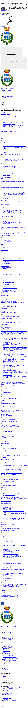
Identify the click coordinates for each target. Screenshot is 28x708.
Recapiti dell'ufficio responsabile (10, 306)
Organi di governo (7, 632)
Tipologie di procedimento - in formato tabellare (13, 299)
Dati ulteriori (3, 580)
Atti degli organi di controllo (9, 167)
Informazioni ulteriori (7, 345)
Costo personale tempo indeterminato (11, 209)
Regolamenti (6, 574)
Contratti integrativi (7, 240)
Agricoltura (5, 98)
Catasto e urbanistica (7, 645)
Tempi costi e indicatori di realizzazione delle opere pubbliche (14, 498)
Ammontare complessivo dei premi (8, 264)
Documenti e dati (7, 639)
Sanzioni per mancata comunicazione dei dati (10, 154)
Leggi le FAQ (6, 690)
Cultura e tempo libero (8, 647)
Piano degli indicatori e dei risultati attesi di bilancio (12, 410)
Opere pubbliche (4, 487)
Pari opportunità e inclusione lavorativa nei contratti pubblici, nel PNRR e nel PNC (14, 366)
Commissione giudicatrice (8, 351)
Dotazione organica (5, 204)
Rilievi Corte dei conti (8, 431)
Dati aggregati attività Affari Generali (8, 291)
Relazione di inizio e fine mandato (10, 585)
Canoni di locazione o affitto (7, 415)
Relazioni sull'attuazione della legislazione (12, 515)
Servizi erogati (4, 433)
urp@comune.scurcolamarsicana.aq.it (12, 687)
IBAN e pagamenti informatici (7, 481)
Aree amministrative (7, 633)
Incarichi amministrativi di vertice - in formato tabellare (15, 184)
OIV (2, 244)
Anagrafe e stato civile (8, 646)
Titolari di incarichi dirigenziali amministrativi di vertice (12, 181)
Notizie (4, 668)
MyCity (3, 706)
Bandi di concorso (4, 250)
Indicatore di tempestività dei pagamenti (11, 466)
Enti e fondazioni (7, 636)
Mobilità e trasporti (7, 653)
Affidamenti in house (7, 375)
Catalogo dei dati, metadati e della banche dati (13, 573)
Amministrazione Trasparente (10, 105)
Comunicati (5, 669)
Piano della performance (6, 255)
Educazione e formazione (8, 655)
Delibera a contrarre (7, 341)
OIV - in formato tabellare (8, 247)
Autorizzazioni (6, 661)
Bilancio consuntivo (7, 408)
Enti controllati (4, 268)
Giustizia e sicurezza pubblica (9, 657)
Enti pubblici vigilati (5, 271)
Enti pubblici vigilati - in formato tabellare (12, 274)
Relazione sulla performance (7, 263)
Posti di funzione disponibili (9, 197)
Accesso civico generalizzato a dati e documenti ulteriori (15, 566)
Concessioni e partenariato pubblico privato (12, 371)
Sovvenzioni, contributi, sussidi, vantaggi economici (12, 385)
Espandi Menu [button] (4, 112)
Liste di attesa (3, 444)
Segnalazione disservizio (8, 693)
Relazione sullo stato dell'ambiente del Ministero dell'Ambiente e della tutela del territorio (13, 519)
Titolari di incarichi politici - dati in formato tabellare (14, 146)
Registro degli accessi (8, 567)
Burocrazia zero (4, 137)
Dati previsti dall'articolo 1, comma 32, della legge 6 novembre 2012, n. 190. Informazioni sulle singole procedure (14, 381)
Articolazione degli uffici (6, 170)
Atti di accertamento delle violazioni (11, 555)
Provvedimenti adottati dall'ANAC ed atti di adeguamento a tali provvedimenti (12, 553)
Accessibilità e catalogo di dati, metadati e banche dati (12, 569)
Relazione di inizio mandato (9, 150)
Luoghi (4, 676)
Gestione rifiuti (4, 450)
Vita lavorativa (6, 648)
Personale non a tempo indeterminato (8, 216)
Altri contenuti (4, 539)
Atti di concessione (5, 394)
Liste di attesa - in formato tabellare (10, 448)
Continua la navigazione (5, 13)
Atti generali (3, 119)
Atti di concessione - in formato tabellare (12, 398)
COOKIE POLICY (5, 10)
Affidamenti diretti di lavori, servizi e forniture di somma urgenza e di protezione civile (15, 373)
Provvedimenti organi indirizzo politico (9, 312)
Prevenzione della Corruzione (7, 541)
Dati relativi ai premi (5, 266)
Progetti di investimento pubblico (10, 378)
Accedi (2, 102)
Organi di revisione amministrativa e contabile (10, 426)
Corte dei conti (4, 427)
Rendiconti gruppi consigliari (9, 166)
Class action (3, 437)
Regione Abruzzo (4, 14)
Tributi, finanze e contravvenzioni (10, 658)
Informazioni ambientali (6, 501)
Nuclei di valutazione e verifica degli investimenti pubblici (13, 490)
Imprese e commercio (7, 649)
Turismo (5, 652)
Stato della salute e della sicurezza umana (12, 517)
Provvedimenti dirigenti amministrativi (9, 318)
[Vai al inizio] (1, 601)
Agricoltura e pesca (7, 663)
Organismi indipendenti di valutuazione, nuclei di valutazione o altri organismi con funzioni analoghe (14, 425)
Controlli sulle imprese (5, 324)
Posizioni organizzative (5, 203)
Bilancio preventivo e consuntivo (8, 403)
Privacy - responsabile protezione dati (9, 589)
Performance (3, 251)
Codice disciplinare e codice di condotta (11, 127)
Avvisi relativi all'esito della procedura (11, 343)
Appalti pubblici (6, 651)
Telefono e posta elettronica (6, 177)
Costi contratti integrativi (8, 241)
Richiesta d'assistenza (7, 694)
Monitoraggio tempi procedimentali (8, 301)
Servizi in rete (3, 452)
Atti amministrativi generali (9, 124)
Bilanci (2, 400)
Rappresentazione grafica (8, 282)
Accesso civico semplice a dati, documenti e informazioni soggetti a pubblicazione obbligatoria (14, 564)
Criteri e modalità (4, 388)
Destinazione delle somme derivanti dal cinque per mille (15, 584)
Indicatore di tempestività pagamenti (13, 469)
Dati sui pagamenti (5, 462)
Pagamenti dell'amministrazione (7, 459)
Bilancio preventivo (7, 406)
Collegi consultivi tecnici (8, 364)
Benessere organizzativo (6, 267)
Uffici (4, 634)
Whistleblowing (4, 590)
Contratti (5, 362)
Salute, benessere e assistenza (9, 660)
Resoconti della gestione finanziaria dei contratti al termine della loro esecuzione (14, 369)
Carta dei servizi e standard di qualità (8, 436)
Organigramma (6, 175)
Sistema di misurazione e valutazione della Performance (12, 253)
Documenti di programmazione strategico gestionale (14, 125)
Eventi (4, 677)
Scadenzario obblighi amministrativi (11, 135)
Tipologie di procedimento (6, 295)
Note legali (5, 699)
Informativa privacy (7, 698)
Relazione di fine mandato (8, 149)
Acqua (4, 97)
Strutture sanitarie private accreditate (8, 521)
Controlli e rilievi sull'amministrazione (9, 421)
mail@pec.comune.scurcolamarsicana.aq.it (12, 688)
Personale (3, 178)
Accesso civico (4, 560)
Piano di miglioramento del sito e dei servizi (12, 701)
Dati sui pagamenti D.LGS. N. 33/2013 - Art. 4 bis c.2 (15, 465)
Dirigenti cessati (4, 200)
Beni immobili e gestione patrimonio (8, 411)
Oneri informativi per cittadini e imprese (9, 131)
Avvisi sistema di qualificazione (10, 344)
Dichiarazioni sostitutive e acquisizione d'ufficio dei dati (12, 302)
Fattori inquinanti (7, 509)
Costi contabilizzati (5, 443)
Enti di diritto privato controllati (7, 284)
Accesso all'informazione (8, 96)
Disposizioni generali (5, 114)
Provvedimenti (4, 308)
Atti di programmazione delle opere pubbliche (10, 497)
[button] (7, 90)
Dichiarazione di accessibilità (9, 700)
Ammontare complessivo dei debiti (13, 470)
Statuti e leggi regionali (8, 126)
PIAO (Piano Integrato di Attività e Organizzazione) (14, 129)
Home (4, 104)
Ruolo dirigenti (6, 198)
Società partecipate (5, 277)
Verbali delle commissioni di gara (10, 361)
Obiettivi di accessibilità (8, 575)
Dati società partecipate (8, 280)
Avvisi (4, 670)
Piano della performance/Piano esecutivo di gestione (14, 258)
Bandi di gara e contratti (6, 328)
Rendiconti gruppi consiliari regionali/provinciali (11, 162)
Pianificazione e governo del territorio (9, 499)
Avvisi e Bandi (6, 342)
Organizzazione (4, 138)
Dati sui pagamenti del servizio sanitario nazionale (11, 473)
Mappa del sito (4, 704)
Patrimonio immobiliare (6, 414)
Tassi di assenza (4, 225)
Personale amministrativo (8, 638)
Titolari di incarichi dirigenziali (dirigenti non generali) (12, 187)
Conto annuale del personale (9, 207)
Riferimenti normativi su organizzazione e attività (13, 122)
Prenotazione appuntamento (9, 692)
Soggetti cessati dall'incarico (9, 152)
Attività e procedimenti (5, 292)
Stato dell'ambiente (7, 508)
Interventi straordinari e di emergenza (8, 530)
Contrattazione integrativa (6, 236)
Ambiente (5, 659)
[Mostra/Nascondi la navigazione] (11, 52)
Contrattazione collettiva (6, 235)
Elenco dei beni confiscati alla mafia (11, 586)
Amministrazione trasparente (9, 696)
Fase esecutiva (6, 367)
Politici (4, 637)
